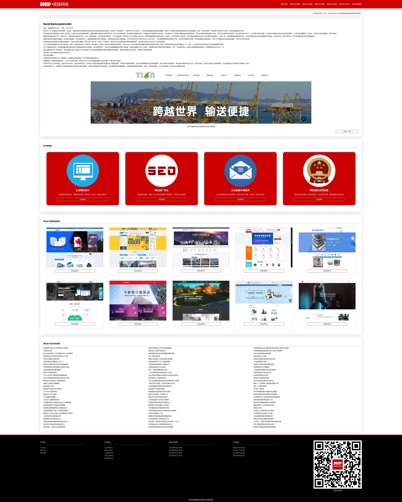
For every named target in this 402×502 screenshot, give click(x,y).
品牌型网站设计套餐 (175, 453)
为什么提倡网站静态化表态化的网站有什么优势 (163, 380)
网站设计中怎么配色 (50, 394)
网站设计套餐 (295, 4)
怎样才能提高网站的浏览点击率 (264, 424)
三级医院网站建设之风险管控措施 (265, 370)
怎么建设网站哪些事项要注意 (263, 416)
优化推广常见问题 (239, 450)
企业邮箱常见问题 (239, 453)
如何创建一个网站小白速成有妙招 (54, 427)
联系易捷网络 (357, 4)
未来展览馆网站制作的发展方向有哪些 (160, 427)
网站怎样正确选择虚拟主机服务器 (265, 402)
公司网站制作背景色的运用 (52, 416)
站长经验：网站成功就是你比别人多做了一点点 (163, 421)
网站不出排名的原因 (50, 372)
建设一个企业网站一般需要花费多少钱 (266, 383)
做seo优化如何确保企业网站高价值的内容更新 (163, 375)
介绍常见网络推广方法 (155, 413)
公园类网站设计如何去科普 (262, 372)
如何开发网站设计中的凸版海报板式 (160, 348)
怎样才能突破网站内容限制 (262, 353)
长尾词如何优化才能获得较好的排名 (160, 424)
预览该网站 (75, 271)
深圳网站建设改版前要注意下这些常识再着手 (268, 351)
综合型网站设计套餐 (175, 455)
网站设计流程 (332, 4)
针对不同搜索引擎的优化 (51, 359)
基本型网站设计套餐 (175, 447)
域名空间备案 (108, 455)
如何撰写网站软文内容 (261, 375)
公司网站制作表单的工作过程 (263, 413)
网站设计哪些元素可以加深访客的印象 (55, 364)
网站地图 (43, 453)
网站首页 (284, 4)
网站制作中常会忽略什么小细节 (158, 405)
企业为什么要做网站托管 (51, 400)
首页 (325, 13)
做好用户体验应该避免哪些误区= (264, 364)
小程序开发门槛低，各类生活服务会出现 (161, 383)
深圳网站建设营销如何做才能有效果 (160, 386)
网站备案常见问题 (239, 455)
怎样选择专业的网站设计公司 (52, 361)
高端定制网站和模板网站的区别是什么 (55, 421)
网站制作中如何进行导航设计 (52, 389)
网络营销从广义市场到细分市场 (264, 405)
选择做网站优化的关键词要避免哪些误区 (161, 353)
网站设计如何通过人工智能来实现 (54, 380)
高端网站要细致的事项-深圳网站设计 (55, 408)
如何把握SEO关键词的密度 (157, 378)
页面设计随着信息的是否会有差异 (265, 359)
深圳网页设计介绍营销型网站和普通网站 (267, 397)
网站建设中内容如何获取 (156, 389)
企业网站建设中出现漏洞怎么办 (158, 419)
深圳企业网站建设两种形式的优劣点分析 (56, 378)
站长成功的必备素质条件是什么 (264, 380)
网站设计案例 (307, 4)
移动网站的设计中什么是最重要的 (159, 361)
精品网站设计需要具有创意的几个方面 (55, 356)
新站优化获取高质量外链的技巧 (264, 419)
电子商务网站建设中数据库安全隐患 (265, 391)
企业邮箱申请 (108, 453)
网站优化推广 (108, 450)
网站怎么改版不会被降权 (51, 383)
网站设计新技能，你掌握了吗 (158, 394)
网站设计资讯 (344, 4)
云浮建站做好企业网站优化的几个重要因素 (57, 402)
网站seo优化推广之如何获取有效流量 (160, 359)
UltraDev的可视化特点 (50, 391)
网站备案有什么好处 (260, 356)
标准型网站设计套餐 (175, 450)
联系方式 (43, 450)
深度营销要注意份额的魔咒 (52, 370)
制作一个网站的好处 (260, 386)
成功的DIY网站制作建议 (261, 378)
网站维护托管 (108, 458)
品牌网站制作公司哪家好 (262, 367)
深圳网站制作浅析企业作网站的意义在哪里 (162, 410)
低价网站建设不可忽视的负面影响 (54, 405)
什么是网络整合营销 (260, 361)
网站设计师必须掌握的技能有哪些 (265, 427)
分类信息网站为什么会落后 (157, 367)
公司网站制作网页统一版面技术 (158, 364)
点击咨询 (83, 199)
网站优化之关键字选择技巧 (157, 351)
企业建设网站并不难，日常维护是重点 (55, 410)
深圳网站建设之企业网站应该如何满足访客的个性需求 (271, 348)
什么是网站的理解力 (50, 397)
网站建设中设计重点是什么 (52, 419)
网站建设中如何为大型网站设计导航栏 (55, 348)
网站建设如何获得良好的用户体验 (159, 391)
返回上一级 (347, 131)
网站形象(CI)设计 (49, 386)
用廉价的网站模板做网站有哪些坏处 (160, 416)
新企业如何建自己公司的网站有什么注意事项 (58, 353)
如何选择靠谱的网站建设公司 (263, 400)
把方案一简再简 (259, 389)
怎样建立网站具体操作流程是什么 (159, 402)
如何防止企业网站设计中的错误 (264, 410)
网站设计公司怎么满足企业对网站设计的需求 (58, 413)
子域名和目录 (47, 351)
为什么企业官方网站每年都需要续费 (55, 375)
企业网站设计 (108, 447)
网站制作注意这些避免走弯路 (158, 397)
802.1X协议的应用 (154, 356)
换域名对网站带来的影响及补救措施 (265, 394)
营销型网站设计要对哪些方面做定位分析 (56, 367)
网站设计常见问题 (239, 447)
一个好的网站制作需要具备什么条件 (160, 372)
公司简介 (43, 447)
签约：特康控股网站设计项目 (158, 370)
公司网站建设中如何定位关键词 (158, 400)
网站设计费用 (320, 4)
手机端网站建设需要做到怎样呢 (158, 408)
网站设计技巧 (258, 408)
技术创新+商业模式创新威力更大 (54, 424)
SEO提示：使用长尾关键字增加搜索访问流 (267, 421)
